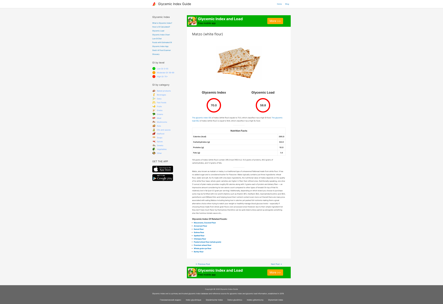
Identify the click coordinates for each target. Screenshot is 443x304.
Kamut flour (199, 229)
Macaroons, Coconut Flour (205, 223)
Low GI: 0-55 (162, 69)
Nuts (159, 126)
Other (159, 153)
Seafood (160, 133)
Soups (159, 137)
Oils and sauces (164, 130)
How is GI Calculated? (161, 27)
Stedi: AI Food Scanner (161, 50)
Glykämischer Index (214, 300)
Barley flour (199, 252)
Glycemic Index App (160, 46)
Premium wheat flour (202, 245)
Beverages (161, 95)
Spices (160, 141)
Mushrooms (162, 122)
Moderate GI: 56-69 (165, 72)
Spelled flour (199, 236)
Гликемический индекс (170, 300)
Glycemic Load (158, 31)
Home (279, 4)
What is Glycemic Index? (162, 23)
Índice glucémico (234, 300)
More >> (275, 21)
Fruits (159, 106)
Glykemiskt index (275, 300)
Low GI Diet (157, 39)
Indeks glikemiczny (255, 300)
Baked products (164, 91)
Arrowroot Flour (200, 226)
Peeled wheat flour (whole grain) (207, 242)
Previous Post (203, 264)
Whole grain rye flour (202, 248)
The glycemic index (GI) (201, 118)
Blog (287, 4)
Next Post (276, 264)
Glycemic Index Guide (174, 4)
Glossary (155, 54)
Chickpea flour (200, 239)
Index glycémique (193, 300)
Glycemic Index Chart (161, 35)
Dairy (159, 99)
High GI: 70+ (162, 76)
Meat (159, 118)
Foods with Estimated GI (162, 42)
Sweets (160, 145)
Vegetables (162, 149)
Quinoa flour (199, 232)
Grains (159, 110)
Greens (160, 114)
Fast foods (161, 102)
